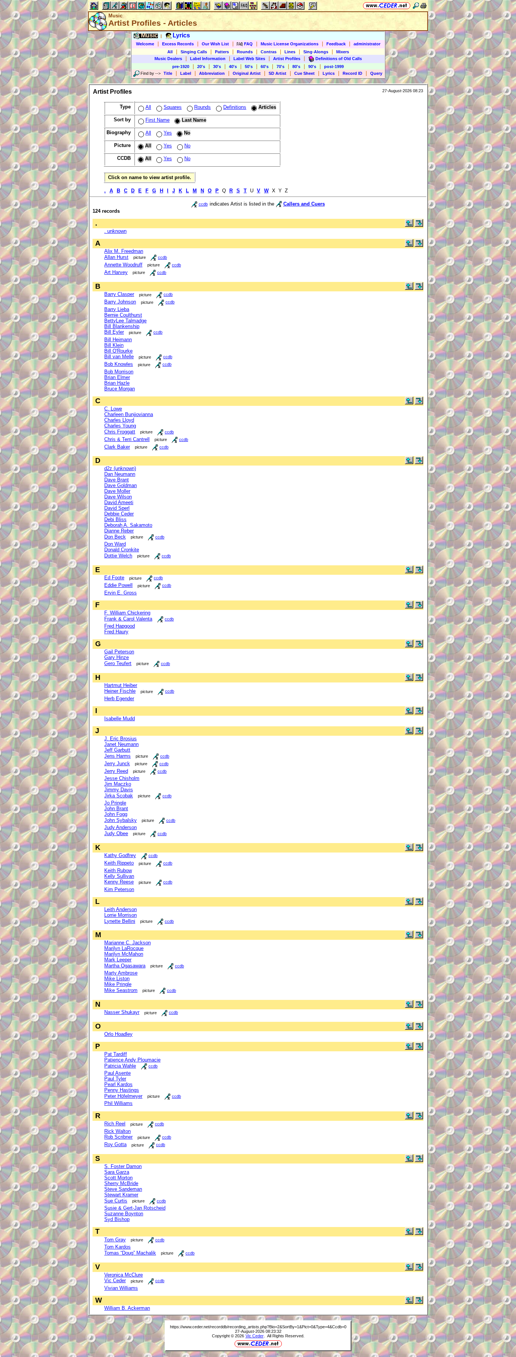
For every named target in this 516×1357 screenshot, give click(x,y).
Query (376, 73)
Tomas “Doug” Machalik (130, 1253)
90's (312, 66)
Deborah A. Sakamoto (128, 525)
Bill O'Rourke (118, 351)
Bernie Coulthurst (123, 315)
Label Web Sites (249, 58)
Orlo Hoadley (118, 1034)
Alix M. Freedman (123, 251)
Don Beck (115, 537)
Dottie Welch (118, 556)
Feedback (336, 44)
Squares (173, 107)
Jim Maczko (117, 784)
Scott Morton (118, 1178)
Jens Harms (117, 756)
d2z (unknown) (120, 468)
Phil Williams (118, 1103)
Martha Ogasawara (124, 966)
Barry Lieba (116, 309)
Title (168, 73)
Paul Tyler (115, 1079)
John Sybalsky (120, 820)
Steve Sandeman (123, 1189)
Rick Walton (117, 1131)
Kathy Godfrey (120, 855)
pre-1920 (180, 66)
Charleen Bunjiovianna (128, 414)
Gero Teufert (117, 663)
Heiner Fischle (120, 691)
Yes (168, 133)
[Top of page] (409, 225)
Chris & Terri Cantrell (127, 439)
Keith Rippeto (119, 863)
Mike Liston (117, 978)
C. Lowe (113, 409)
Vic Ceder (115, 1280)
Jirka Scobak (118, 795)
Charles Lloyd (119, 420)
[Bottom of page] (419, 225)
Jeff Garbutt (117, 750)
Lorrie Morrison (120, 915)
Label (185, 73)
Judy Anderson (120, 827)
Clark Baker (117, 447)
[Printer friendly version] (423, 5)
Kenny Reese (119, 882)
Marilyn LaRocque (124, 948)
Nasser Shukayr (121, 1012)
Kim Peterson (119, 889)
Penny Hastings (121, 1090)
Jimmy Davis (118, 789)
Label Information (208, 58)
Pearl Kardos (118, 1084)
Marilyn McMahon (123, 954)
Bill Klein (114, 345)
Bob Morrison (118, 371)
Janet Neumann (121, 744)
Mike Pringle (117, 984)
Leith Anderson (120, 909)
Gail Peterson (119, 652)
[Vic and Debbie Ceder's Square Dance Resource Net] (386, 5)
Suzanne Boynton (123, 1213)
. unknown (115, 231)
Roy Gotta (115, 1144)
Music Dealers (168, 58)
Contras (269, 52)
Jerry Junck (117, 763)
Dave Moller (117, 491)
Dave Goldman (120, 485)
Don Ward (115, 544)
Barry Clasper (119, 294)
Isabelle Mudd (119, 718)
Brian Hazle (117, 383)
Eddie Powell (118, 585)
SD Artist (277, 73)
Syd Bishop (117, 1219)
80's (296, 66)
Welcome (145, 44)
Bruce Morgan (119, 388)
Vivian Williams (121, 1288)
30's (217, 66)
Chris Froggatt (119, 432)
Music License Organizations (289, 44)
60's (265, 66)
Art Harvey (116, 272)
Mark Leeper (117, 959)
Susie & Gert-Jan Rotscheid (134, 1208)
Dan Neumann (119, 474)
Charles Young (120, 426)
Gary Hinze (116, 657)
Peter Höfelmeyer (123, 1096)
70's (280, 66)
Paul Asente (117, 1073)
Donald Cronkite (121, 549)
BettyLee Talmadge (125, 320)
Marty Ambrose (120, 973)
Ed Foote (114, 577)
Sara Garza (116, 1172)
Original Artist (247, 73)
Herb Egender (119, 698)
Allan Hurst (116, 257)
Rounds (245, 52)
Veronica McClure (123, 1275)
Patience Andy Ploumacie (132, 1060)
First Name (157, 120)
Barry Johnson (120, 302)
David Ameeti (118, 502)
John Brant (116, 808)
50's (249, 66)
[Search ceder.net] (416, 5)
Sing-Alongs (315, 52)
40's (233, 66)
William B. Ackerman (127, 1308)
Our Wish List (215, 44)
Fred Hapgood (119, 626)
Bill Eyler (114, 332)
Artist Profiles (286, 58)
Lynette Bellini (119, 921)
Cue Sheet (304, 73)
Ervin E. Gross (120, 593)
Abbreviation (212, 73)
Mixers (342, 52)
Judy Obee (116, 833)
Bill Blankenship (121, 326)
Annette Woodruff (123, 265)
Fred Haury (116, 631)
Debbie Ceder (119, 514)
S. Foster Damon (123, 1166)
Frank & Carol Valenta (128, 619)
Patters (222, 52)
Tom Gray (115, 1239)
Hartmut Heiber (120, 685)
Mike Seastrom (120, 990)
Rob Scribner (118, 1137)
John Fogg (115, 814)
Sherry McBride (121, 1183)
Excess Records (178, 44)
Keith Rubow (118, 870)
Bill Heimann (118, 339)
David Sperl (117, 508)
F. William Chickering (127, 613)
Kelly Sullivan (119, 876)
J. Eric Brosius (120, 738)
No (187, 146)
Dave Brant (116, 480)
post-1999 (334, 66)
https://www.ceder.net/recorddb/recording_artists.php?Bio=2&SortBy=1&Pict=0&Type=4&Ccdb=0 (258, 1327)
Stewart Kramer (121, 1195)
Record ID (352, 73)
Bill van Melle (119, 356)
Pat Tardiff (115, 1054)
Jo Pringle (115, 803)
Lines (289, 52)
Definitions (234, 107)
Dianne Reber (119, 531)
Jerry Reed (116, 771)
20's (201, 66)
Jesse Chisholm (121, 778)
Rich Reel (114, 1123)
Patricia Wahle (120, 1066)
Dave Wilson (118, 497)
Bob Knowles (118, 364)
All (170, 52)
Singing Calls (194, 52)
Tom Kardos (117, 1247)
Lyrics (329, 73)
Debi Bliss (115, 519)
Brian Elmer (117, 377)
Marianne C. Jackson (127, 942)
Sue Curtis (115, 1201)
